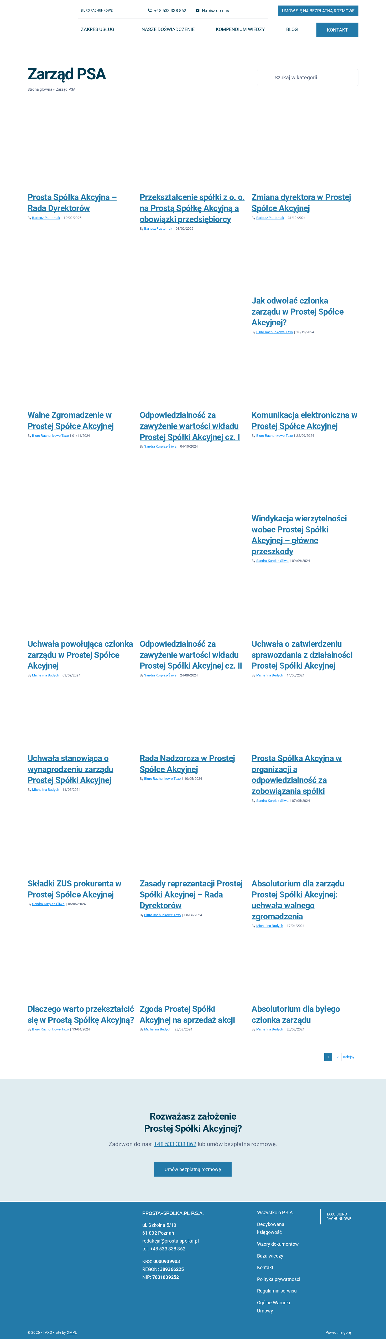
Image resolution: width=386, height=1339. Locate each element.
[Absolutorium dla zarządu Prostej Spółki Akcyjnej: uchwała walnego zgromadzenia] (305, 846)
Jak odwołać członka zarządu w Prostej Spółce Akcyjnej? (297, 311)
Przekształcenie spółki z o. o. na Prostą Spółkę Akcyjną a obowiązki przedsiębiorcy (192, 208)
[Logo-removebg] (50, 18)
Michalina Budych (45, 675)
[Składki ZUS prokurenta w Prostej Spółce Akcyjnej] (81, 846)
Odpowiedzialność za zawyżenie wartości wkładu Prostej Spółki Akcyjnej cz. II (191, 655)
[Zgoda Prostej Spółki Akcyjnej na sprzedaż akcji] (193, 971)
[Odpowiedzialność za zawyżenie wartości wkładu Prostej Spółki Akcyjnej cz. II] (193, 606)
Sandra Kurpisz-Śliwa (160, 446)
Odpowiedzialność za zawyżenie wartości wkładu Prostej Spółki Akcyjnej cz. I (190, 426)
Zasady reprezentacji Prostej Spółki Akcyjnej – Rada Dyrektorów (191, 894)
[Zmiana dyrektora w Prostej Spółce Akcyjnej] (305, 159)
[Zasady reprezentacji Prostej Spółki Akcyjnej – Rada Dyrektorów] (193, 846)
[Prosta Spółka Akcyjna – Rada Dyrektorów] (81, 159)
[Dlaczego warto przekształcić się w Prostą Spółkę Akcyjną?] (81, 971)
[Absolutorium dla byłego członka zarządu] (305, 971)
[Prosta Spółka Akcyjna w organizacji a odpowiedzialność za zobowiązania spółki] (305, 720)
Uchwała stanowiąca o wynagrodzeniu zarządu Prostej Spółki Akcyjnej (70, 769)
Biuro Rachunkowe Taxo (274, 332)
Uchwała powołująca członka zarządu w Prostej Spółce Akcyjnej (80, 655)
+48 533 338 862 (175, 1144)
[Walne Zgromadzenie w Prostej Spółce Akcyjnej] (81, 377)
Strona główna (40, 89)
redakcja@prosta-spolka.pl (170, 1241)
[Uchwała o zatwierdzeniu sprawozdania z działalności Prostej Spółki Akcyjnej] (305, 606)
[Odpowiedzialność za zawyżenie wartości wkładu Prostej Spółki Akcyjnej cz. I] (193, 377)
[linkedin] (254, 11)
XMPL (72, 1332)
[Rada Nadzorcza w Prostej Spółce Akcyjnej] (193, 720)
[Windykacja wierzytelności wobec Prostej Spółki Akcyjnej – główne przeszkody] (305, 481)
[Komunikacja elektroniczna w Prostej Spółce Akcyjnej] (305, 377)
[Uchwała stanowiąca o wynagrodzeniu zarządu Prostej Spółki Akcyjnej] (81, 720)
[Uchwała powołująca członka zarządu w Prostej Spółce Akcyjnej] (81, 606)
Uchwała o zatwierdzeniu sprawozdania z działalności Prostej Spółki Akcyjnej (302, 655)
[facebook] (246, 11)
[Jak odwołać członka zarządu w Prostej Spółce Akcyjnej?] (305, 263)
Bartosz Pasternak (46, 218)
